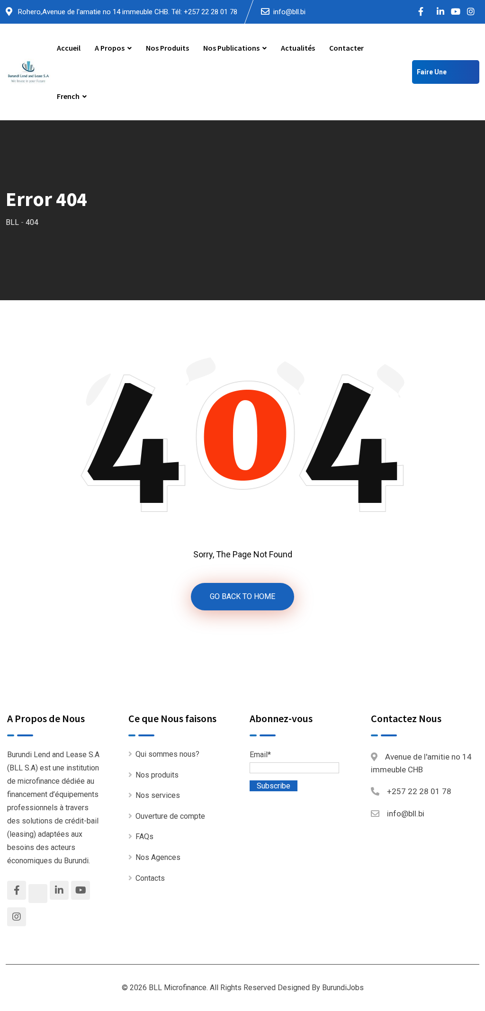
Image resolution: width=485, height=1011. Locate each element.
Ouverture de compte (170, 816)
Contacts (150, 878)
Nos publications (231, 48)
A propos (110, 48)
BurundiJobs (343, 987)
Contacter (346, 48)
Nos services (157, 795)
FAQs (144, 836)
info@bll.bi (289, 12)
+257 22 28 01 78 (419, 791)
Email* (260, 754)
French (68, 96)
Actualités (298, 48)
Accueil (69, 48)
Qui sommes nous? (167, 754)
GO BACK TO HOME (242, 596)
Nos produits (167, 48)
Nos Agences (157, 857)
